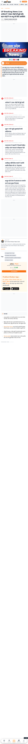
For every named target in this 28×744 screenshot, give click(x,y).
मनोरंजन (11, 279)
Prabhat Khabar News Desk (13, 241)
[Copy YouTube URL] (14, 59)
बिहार (8, 4)
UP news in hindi (9, 260)
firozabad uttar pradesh (10, 255)
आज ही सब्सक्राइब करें (14, 271)
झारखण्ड (4, 4)
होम (1, 4)
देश (3, 279)
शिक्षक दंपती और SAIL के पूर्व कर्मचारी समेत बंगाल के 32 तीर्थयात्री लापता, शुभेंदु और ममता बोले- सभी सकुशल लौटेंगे (15, 322)
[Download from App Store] (15, 288)
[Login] (14, 741)
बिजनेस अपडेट (16, 279)
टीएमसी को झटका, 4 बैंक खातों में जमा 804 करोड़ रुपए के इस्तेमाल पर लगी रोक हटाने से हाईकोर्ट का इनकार (14, 332)
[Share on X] (18, 59)
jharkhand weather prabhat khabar (13, 257)
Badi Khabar (7, 8)
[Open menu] (2, 2)
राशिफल (8, 281)
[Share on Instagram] (16, 59)
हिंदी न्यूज (8, 283)
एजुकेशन (26, 4)
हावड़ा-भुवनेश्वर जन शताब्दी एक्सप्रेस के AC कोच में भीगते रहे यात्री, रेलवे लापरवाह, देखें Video (14, 317)
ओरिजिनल (22, 4)
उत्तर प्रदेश (11, 4)
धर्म (20, 279)
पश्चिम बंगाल (16, 4)
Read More (3, 249)
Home (2, 8)
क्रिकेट (4, 281)
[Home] (7, 2)
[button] (14, 50)
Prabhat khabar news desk (10, 19)
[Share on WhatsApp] (10, 59)
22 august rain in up (9, 253)
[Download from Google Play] (6, 288)
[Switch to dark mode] (20, 2)
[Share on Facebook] (12, 59)
